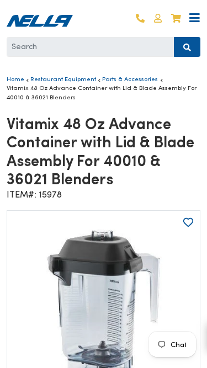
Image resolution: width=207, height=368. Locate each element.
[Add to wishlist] (188, 222)
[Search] (187, 47)
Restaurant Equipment (63, 79)
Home (15, 79)
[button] (157, 18)
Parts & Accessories (130, 79)
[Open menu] (194, 18)
